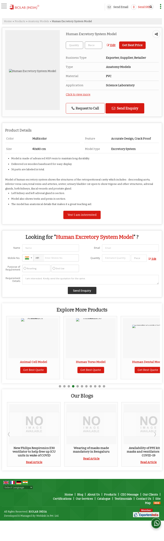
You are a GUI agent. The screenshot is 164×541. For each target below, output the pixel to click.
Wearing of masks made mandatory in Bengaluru (88, 449)
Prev (9, 434)
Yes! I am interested (82, 215)
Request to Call (87, 108)
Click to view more (78, 94)
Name (16, 248)
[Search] (150, 7)
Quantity (95, 258)
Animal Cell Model (31, 362)
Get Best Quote (31, 370)
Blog (80, 494)
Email (97, 248)
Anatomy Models (38, 21)
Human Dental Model (145, 362)
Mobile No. (14, 258)
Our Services (84, 498)
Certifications (62, 498)
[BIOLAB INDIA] (24, 7)
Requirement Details (13, 279)
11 (104, 386)
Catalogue (103, 498)
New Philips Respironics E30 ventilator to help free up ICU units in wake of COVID (31, 451)
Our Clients (150, 494)
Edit (112, 45)
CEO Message (130, 494)
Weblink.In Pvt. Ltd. (47, 515)
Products (20, 21)
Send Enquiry (127, 108)
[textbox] (93, 45)
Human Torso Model (88, 362)
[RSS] (157, 503)
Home (8, 21)
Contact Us (143, 498)
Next (155, 434)
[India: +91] (27, 258)
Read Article (31, 462)
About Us (93, 494)
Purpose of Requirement (13, 268)
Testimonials (123, 498)
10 (99, 386)
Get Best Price (132, 45)
